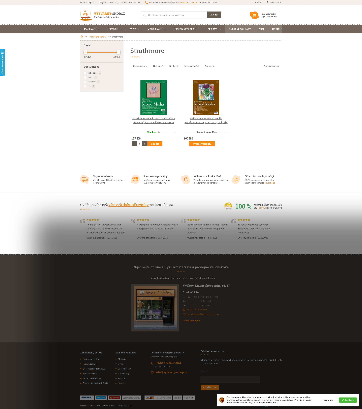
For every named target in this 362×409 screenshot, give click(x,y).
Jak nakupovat (89, 364)
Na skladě (94, 73)
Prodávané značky (130, 2)
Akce (92, 77)
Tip (91, 86)
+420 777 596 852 (197, 309)
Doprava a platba (88, 2)
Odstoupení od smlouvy (94, 369)
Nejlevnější (158, 66)
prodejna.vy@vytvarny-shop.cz (204, 314)
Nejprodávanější (191, 66)
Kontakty (114, 2)
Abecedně (209, 66)
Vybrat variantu (201, 143)
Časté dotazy (124, 369)
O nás (120, 364)
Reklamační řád (90, 373)
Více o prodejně (191, 320)
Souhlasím (349, 400)
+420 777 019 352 (168, 363)
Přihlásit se (209, 387)
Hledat (214, 14)
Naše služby (123, 373)
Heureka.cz (269, 183)
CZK (257, 2)
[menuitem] (92, 28)
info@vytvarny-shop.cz (171, 372)
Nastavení (328, 400)
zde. (275, 402)
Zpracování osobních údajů (95, 383)
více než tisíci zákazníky (129, 204)
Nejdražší (173, 66)
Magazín (103, 2)
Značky (121, 378)
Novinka (93, 81)
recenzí (262, 207)
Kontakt (122, 383)
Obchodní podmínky (92, 378)
